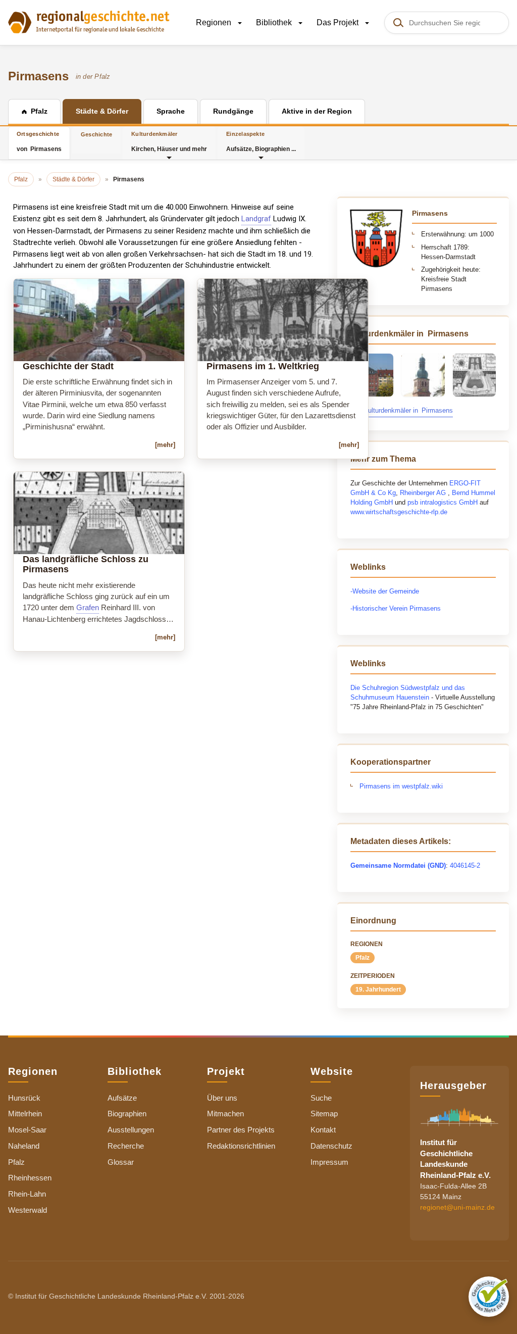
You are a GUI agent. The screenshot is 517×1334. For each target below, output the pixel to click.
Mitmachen (225, 1113)
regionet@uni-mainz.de (457, 1207)
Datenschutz (331, 1146)
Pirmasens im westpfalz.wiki (401, 786)
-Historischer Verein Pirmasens (395, 608)
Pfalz (362, 957)
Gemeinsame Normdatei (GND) (398, 865)
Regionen (214, 22)
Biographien (127, 1113)
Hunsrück (24, 1098)
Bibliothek (275, 22)
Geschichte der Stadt (68, 366)
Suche (321, 1098)
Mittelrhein (25, 1113)
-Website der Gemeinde (385, 591)
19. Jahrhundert (378, 989)
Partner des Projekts (241, 1129)
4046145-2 (465, 865)
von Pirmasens (39, 142)
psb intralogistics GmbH (442, 502)
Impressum (329, 1162)
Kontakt (323, 1129)
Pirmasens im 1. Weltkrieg (262, 366)
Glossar (121, 1162)
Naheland (23, 1146)
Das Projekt (338, 22)
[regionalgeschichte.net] (89, 21)
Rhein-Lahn (27, 1194)
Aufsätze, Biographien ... (261, 142)
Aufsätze (122, 1098)
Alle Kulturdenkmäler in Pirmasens (401, 410)
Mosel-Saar (27, 1129)
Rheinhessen (29, 1177)
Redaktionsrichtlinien (241, 1146)
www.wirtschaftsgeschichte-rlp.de (398, 512)
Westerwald (27, 1210)
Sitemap (324, 1113)
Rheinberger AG (423, 493)
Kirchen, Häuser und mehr (169, 142)
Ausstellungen (131, 1129)
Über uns (222, 1098)
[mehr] (165, 445)
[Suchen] (398, 23)
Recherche (126, 1146)
